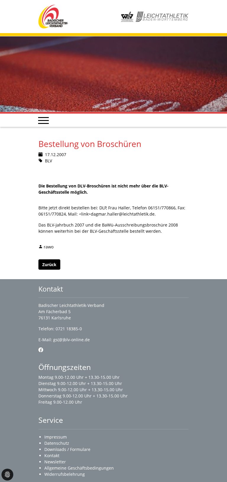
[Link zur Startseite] (53, 16)
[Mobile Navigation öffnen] (43, 120)
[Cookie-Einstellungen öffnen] (7, 475)
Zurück (49, 264)
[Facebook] (40, 349)
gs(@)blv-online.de (71, 339)
